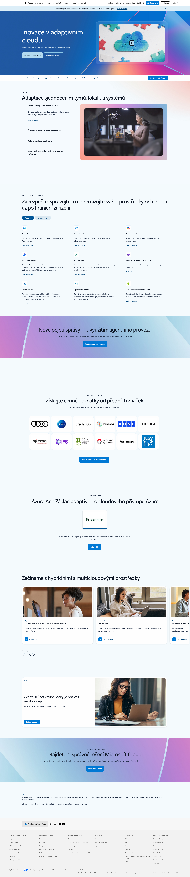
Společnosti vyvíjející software (103, 839)
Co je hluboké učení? (159, 849)
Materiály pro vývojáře (131, 846)
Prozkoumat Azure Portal (37, 824)
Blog (126, 842)
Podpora (118, 3)
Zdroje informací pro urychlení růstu (78, 842)
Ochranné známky (131, 873)
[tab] (28, 218)
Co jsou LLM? (157, 856)
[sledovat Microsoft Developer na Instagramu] (55, 824)
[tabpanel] (94, 265)
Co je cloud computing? (160, 839)
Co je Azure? (12, 839)
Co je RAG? (156, 863)
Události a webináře (130, 853)
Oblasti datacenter (14, 849)
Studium (110, 3)
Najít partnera (99, 846)
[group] (58, 615)
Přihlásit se (165, 3)
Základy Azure (13, 856)
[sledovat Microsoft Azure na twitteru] (50, 824)
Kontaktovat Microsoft (84, 873)
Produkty (49, 3)
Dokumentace (129, 839)
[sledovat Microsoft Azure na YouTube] (63, 824)
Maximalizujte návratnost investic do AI (50, 856)
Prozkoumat (39, 3)
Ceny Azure (42, 842)
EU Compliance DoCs (159, 873)
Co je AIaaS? (156, 853)
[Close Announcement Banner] (165, 8)
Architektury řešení (73, 846)
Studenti (127, 849)
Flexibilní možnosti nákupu (47, 849)
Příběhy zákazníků (14, 860)
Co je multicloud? (158, 842)
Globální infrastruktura (16, 846)
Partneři (74, 3)
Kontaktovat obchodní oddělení (133, 3)
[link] (25, 79)
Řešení (58, 3)
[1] (23, 794)
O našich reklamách (144, 873)
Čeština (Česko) (17, 869)
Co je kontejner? (158, 860)
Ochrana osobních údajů (101, 873)
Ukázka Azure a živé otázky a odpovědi (79, 853)
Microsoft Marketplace (101, 842)
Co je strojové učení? (159, 846)
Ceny (66, 3)
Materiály (84, 3)
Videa (126, 861)
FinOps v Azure (43, 853)
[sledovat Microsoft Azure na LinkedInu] (59, 824)
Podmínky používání (117, 873)
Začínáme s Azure (152, 3)
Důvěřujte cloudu (14, 853)
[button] (131, 43)
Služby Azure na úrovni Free (47, 846)
